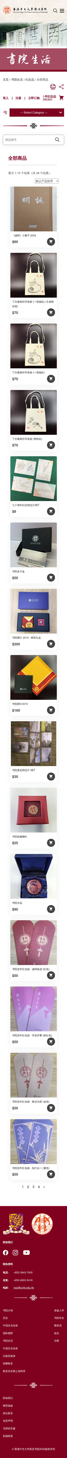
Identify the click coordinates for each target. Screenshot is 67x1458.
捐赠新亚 (8, 1363)
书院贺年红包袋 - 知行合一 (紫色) (30, 1168)
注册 (18, 98)
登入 (6, 98)
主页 (6, 79)
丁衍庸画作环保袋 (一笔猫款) (28, 372)
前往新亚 (8, 1413)
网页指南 (8, 1405)
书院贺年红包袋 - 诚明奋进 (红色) (30, 969)
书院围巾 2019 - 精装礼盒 (26, 637)
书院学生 (59, 1318)
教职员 (58, 1325)
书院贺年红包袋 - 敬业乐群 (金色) (30, 1101)
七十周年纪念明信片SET (25, 505)
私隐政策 (8, 1436)
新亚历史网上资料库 (14, 1371)
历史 (5, 1318)
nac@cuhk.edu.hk (24, 1287)
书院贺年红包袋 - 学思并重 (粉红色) (32, 1035)
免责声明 (8, 1420)
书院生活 (17, 79)
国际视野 (8, 1333)
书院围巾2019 (20, 704)
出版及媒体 (9, 1356)
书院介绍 (8, 1310)
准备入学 (59, 1310)
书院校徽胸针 (19, 836)
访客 (56, 1340)
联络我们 (8, 1398)
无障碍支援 (9, 1428)
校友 (56, 1333)
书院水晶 (17, 902)
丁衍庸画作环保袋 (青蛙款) (27, 439)
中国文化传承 (10, 1325)
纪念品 (30, 79)
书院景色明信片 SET (23, 770)
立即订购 (34, 98)
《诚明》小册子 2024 (24, 235)
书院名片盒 (18, 571)
